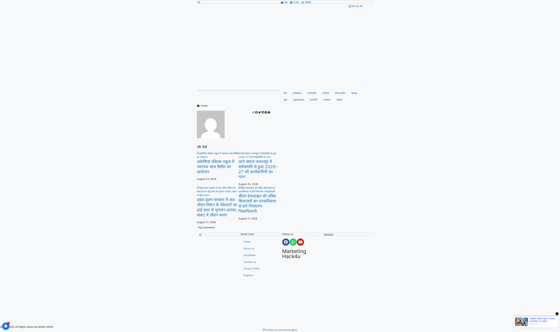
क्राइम (354, 93)
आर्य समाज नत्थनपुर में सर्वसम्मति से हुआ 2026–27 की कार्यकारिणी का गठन (258, 169)
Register (248, 275)
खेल (285, 99)
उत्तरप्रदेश (311, 93)
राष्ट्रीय (325, 93)
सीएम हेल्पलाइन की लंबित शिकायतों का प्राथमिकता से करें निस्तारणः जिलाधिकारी (257, 203)
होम (285, 93)
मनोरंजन (327, 99)
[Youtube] (300, 242)
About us (249, 248)
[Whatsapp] (293, 242)
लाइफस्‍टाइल (298, 99)
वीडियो (339, 99)
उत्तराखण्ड (297, 93)
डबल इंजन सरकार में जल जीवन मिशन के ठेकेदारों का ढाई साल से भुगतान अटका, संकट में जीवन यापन (217, 207)
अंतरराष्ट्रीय (340, 93)
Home (247, 241)
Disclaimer (250, 255)
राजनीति (313, 99)
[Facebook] (285, 242)
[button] (238, 90)
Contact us (250, 261)
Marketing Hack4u (294, 253)
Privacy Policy (252, 268)
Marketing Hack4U (291, 176)
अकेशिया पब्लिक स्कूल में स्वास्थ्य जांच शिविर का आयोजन (215, 166)
